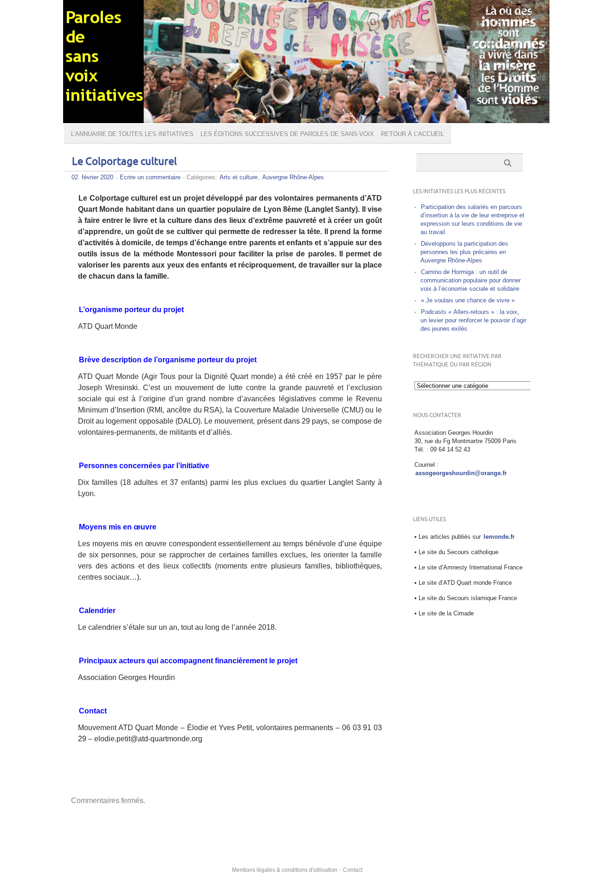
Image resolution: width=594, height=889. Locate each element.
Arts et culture (239, 177)
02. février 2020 (92, 177)
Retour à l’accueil (412, 134)
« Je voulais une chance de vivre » (468, 300)
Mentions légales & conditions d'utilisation (284, 870)
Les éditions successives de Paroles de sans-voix (287, 134)
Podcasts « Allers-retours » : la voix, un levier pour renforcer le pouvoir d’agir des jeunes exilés (473, 320)
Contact (352, 870)
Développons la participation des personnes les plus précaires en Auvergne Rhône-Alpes (464, 252)
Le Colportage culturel (124, 162)
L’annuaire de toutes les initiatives (132, 134)
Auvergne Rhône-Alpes (293, 177)
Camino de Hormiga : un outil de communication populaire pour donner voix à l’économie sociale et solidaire (470, 280)
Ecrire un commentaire (150, 177)
